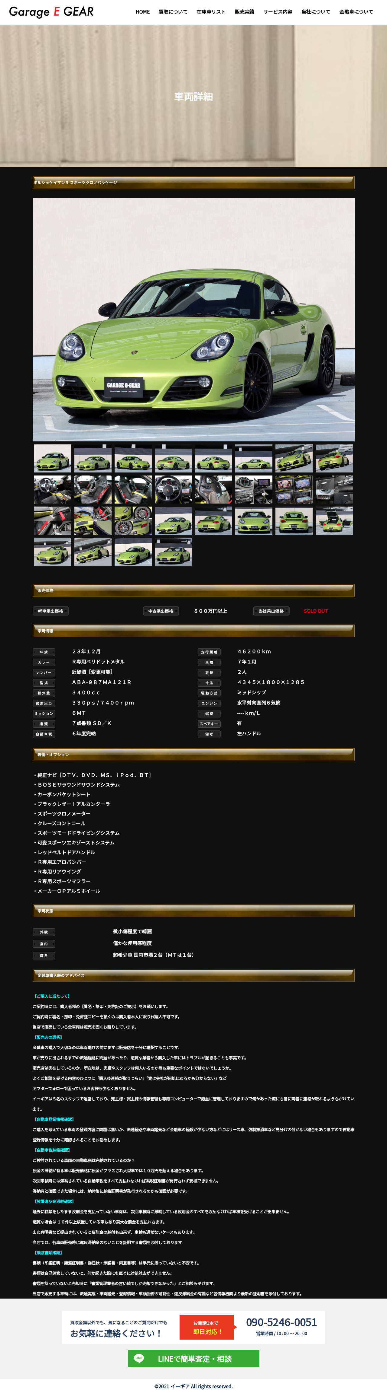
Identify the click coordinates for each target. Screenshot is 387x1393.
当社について (315, 11)
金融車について (356, 11)
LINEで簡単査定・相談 (195, 1358)
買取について (173, 11)
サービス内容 (277, 11)
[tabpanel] (194, 319)
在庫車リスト (211, 11)
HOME (143, 11)
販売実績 (244, 11)
